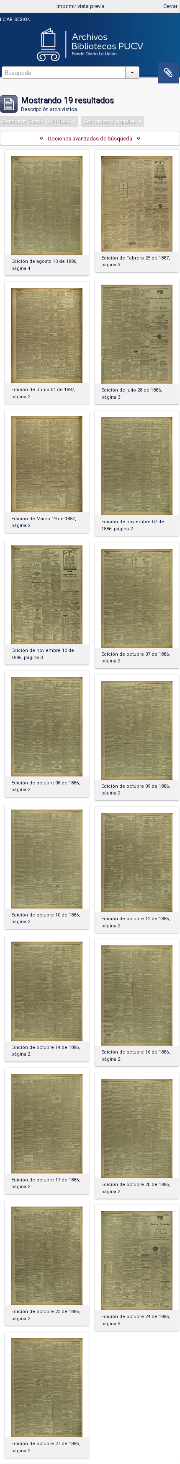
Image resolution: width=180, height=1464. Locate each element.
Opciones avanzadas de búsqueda (90, 138)
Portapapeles (168, 72)
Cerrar (170, 6)
